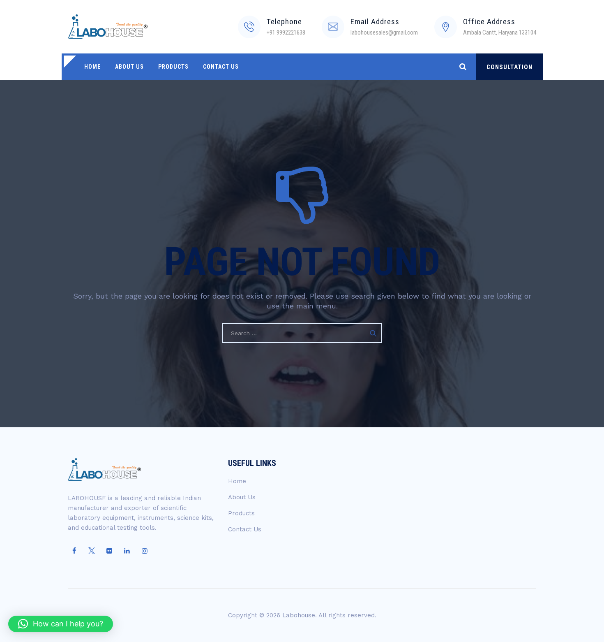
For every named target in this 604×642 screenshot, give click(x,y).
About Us (129, 66)
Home (92, 66)
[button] (60, 624)
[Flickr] (109, 551)
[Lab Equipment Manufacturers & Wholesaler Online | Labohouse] (108, 26)
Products (173, 66)
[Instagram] (144, 551)
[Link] (463, 66)
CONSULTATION (509, 67)
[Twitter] (91, 551)
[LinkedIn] (127, 551)
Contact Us (221, 66)
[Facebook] (74, 551)
